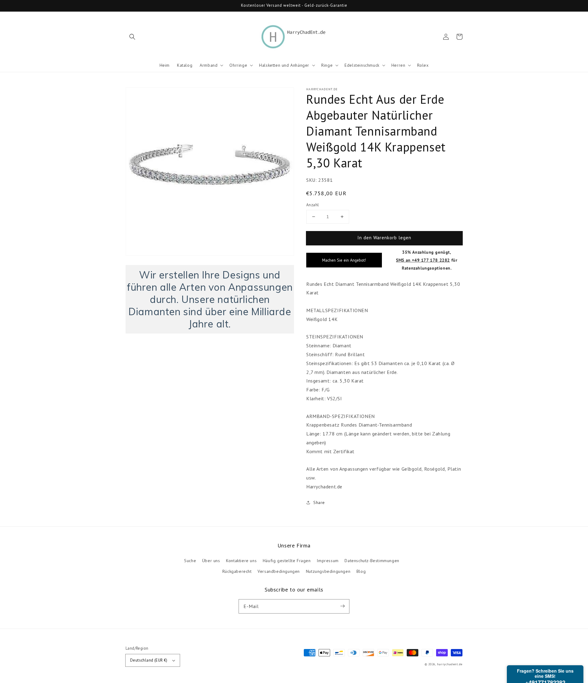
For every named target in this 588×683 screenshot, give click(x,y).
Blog (361, 571)
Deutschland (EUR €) (149, 660)
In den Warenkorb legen (384, 238)
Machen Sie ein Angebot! (344, 260)
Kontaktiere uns (241, 560)
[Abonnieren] (342, 606)
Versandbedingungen (279, 571)
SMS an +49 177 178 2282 (423, 260)
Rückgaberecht (237, 571)
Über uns (211, 560)
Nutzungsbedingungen (328, 571)
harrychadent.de (450, 664)
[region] (210, 299)
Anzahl (312, 204)
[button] (132, 36)
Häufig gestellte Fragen (287, 560)
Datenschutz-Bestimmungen (372, 560)
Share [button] (319, 502)
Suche (190, 560)
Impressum (327, 560)
